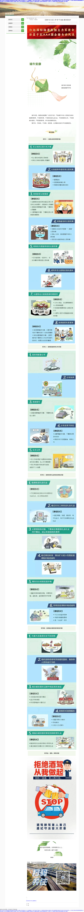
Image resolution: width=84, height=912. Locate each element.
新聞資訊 (31, 19)
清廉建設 (36, 19)
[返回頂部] (28, 900)
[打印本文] (31, 900)
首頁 (36, 18)
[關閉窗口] (34, 900)
